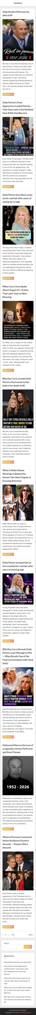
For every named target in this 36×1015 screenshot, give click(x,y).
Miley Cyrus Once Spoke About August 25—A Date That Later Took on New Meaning (18, 990)
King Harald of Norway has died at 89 (17, 962)
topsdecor (18, 3)
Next (30, 935)
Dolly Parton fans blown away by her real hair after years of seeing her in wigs (17, 198)
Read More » (9, 94)
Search (6, 943)
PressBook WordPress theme (22, 1012)
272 (12, 935)
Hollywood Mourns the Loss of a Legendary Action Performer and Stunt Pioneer (17, 749)
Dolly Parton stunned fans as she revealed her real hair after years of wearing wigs (17, 566)
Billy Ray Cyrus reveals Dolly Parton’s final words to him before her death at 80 (16, 382)
